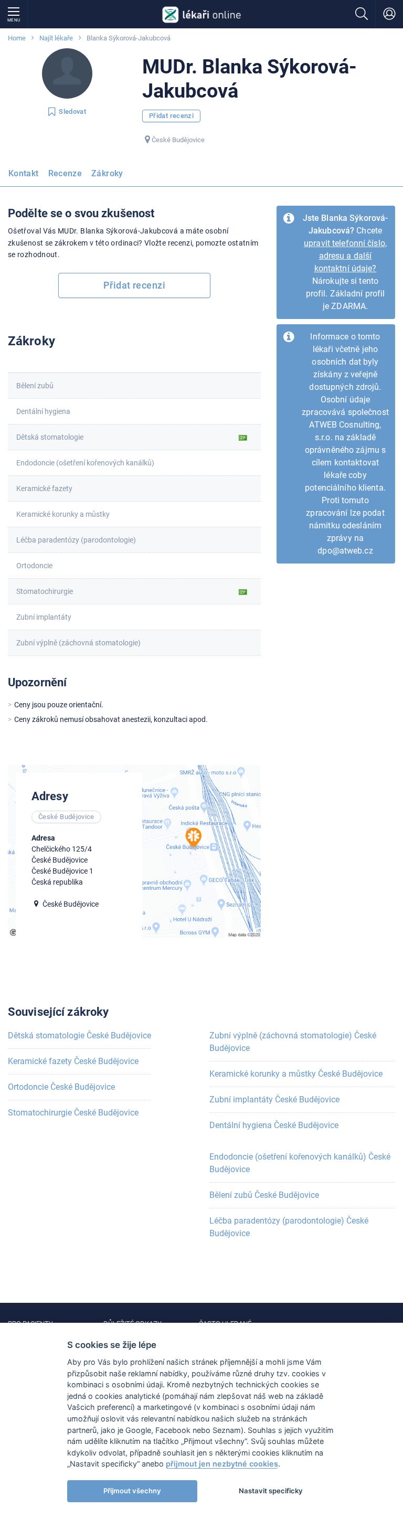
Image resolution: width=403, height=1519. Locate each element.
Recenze (65, 173)
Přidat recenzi (171, 116)
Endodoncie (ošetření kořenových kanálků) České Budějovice (299, 1163)
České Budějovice (178, 140)
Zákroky (107, 173)
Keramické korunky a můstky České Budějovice (296, 1074)
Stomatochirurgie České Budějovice (73, 1113)
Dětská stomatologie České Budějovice (79, 1035)
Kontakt (23, 173)
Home (17, 38)
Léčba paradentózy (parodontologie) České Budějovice (288, 1227)
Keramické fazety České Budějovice (73, 1061)
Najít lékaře (56, 38)
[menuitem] (26, 177)
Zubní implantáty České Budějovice (274, 1099)
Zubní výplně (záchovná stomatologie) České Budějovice (292, 1042)
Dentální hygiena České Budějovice (273, 1125)
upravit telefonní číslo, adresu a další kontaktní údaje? (345, 255)
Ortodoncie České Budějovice (61, 1087)
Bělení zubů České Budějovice (264, 1195)
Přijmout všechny (132, 1490)
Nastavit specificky (271, 1490)
